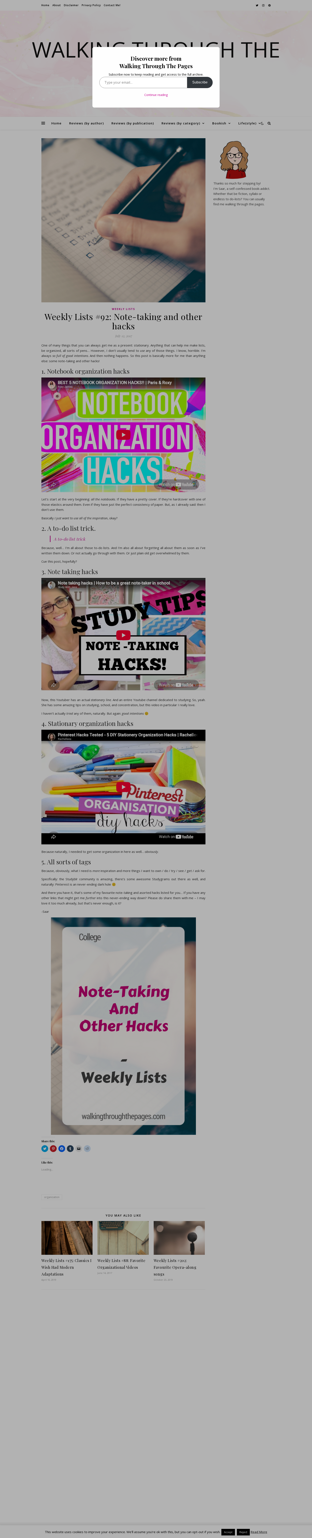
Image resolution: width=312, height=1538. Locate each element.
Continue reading (156, 95)
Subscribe (200, 82)
